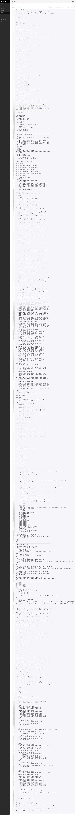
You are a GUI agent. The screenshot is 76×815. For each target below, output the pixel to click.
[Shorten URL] (48, 7)
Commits (19, 7)
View (14, 7)
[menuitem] (5, 4)
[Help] (70, 1)
